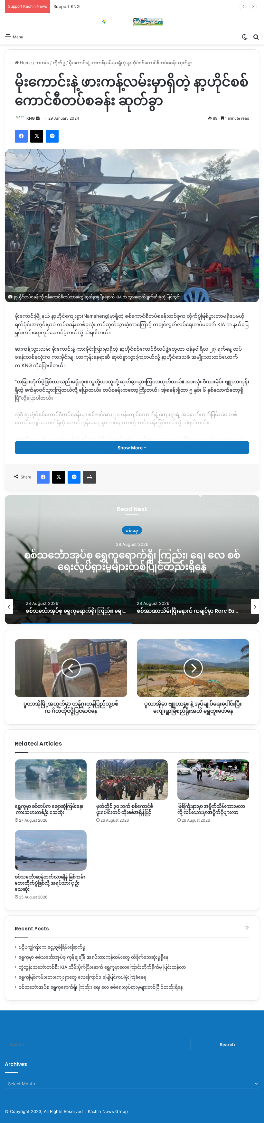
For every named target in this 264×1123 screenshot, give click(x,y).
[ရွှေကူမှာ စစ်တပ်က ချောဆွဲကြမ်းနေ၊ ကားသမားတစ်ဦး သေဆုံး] (51, 779)
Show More (131, 447)
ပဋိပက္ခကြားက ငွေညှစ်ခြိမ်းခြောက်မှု (52, 947)
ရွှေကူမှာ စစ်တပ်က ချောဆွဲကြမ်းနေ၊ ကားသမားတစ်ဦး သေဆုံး (49, 809)
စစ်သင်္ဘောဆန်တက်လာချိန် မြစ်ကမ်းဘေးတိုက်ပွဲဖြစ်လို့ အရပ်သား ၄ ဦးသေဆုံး (50, 883)
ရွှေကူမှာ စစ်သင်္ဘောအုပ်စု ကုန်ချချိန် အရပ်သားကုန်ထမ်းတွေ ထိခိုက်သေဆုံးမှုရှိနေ (93, 957)
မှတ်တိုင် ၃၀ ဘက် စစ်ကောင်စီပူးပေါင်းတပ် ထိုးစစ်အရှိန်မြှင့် (124, 809)
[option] (132, 559)
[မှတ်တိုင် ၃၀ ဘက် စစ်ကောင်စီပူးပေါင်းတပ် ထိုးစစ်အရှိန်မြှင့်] (132, 779)
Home (25, 62)
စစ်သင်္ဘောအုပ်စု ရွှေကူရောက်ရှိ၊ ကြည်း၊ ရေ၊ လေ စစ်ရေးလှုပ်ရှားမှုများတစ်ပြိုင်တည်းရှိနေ (132, 560)
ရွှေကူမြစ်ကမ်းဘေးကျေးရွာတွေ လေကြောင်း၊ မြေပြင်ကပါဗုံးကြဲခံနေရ (82, 977)
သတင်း (42, 62)
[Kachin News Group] (132, 21)
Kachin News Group (108, 1111)
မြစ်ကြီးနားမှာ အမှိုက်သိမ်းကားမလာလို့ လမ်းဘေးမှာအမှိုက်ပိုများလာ (211, 809)
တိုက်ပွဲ (59, 62)
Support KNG (66, 6)
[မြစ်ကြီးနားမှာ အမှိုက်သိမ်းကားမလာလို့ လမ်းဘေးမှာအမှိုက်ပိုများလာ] (213, 779)
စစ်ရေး (132, 530)
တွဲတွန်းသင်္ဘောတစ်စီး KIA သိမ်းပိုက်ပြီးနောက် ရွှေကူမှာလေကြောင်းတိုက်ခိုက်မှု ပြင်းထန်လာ (102, 967)
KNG (30, 118)
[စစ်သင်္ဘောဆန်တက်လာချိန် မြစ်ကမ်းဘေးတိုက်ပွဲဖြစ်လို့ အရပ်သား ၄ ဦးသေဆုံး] (51, 850)
